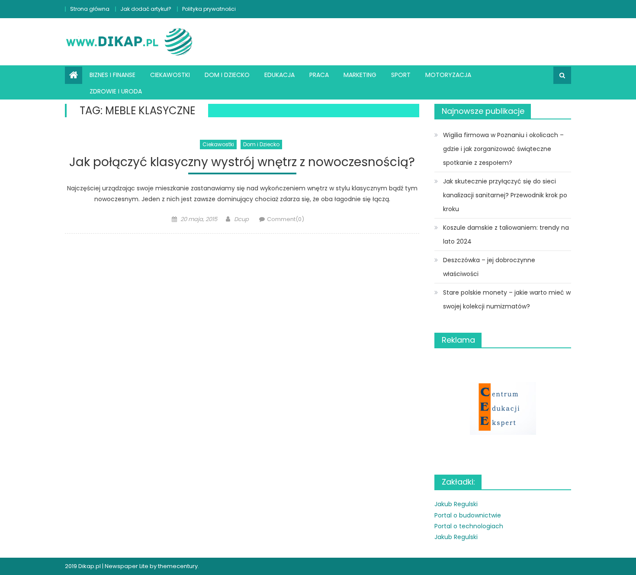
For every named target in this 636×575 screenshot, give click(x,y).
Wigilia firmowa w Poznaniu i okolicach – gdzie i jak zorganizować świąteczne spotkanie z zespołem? (503, 149)
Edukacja (279, 75)
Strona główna (89, 9)
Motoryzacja (448, 75)
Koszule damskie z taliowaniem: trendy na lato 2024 (506, 234)
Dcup (241, 219)
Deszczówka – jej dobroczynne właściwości (489, 267)
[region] (502, 408)
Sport (401, 75)
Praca (319, 75)
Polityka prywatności (209, 9)
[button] (502, 408)
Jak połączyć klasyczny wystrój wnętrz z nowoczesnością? (242, 162)
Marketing (360, 75)
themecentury (178, 566)
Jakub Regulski (456, 504)
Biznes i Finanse (112, 75)
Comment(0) (285, 219)
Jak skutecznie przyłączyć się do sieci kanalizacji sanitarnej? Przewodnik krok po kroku (505, 195)
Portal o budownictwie (467, 515)
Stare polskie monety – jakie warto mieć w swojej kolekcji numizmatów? (507, 299)
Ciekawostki (170, 75)
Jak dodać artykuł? (145, 9)
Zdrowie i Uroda (116, 91)
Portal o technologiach (468, 526)
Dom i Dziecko (227, 75)
